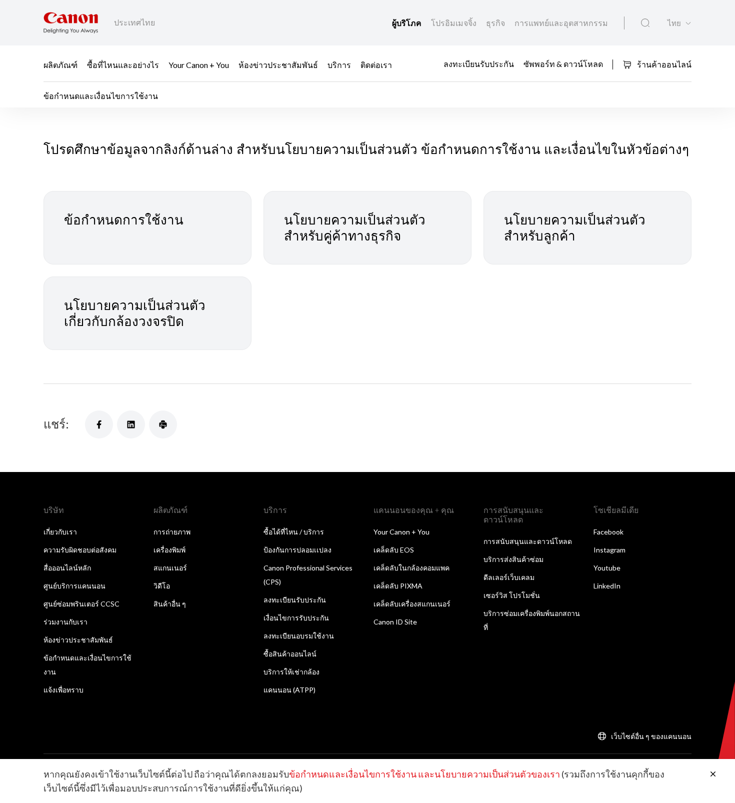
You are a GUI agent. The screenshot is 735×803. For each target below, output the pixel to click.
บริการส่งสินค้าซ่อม (514, 559)
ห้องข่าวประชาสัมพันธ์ (278, 64)
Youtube (607, 568)
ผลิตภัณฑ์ (61, 64)
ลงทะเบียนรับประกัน (479, 63)
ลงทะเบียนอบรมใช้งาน (299, 636)
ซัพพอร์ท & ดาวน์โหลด (563, 63)
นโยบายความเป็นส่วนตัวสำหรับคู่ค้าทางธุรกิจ (355, 227)
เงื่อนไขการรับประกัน (296, 618)
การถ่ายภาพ (172, 532)
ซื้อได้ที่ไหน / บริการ (294, 532)
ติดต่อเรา (376, 64)
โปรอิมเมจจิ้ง (454, 23)
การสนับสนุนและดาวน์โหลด (528, 541)
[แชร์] (99, 424)
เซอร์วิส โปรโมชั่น (512, 595)
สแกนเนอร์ (170, 568)
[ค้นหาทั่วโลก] (645, 23)
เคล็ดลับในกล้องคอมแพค (412, 568)
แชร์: (56, 423)
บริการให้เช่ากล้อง (292, 672)
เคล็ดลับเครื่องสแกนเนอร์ (412, 604)
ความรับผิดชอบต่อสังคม (80, 550)
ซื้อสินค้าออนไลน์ (290, 654)
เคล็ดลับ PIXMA (398, 586)
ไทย (674, 23)
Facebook (609, 532)
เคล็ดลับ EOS (394, 550)
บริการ (339, 64)
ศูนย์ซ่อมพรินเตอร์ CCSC (82, 604)
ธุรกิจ (496, 23)
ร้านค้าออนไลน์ (664, 64)
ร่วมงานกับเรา (66, 622)
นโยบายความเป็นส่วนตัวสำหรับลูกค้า (575, 227)
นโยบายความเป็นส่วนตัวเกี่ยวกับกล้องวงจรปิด (135, 313)
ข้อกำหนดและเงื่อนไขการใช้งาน (352, 774)
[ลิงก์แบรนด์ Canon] (71, 23)
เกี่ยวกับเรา (60, 532)
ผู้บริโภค (407, 23)
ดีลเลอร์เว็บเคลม (509, 577)
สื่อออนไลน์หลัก (67, 568)
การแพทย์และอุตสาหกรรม (561, 23)
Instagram (610, 550)
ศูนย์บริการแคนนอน (75, 586)
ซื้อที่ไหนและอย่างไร (123, 64)
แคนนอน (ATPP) (290, 690)
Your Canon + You (198, 64)
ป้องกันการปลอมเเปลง (298, 550)
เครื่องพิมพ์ (170, 550)
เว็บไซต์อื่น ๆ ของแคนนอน (651, 736)
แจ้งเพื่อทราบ (64, 690)
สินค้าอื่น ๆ (170, 604)
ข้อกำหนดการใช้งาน (124, 219)
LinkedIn (607, 586)
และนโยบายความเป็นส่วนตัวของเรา (489, 774)
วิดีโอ (162, 586)
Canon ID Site (395, 622)
